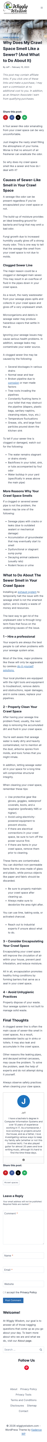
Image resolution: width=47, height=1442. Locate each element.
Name (8, 1255)
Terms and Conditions (23, 1400)
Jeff (8, 67)
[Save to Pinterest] (6, 117)
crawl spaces (11, 1182)
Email (8, 1269)
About (13, 1389)
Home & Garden (11, 37)
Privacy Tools (23, 1394)
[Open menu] (41, 8)
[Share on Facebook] (12, 117)
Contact (23, 1411)
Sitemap (32, 1405)
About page (24, 1340)
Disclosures (17, 1405)
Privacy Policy (28, 1292)
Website (9, 1284)
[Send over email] (25, 117)
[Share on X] (18, 117)
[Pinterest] (23, 1160)
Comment (11, 1213)
